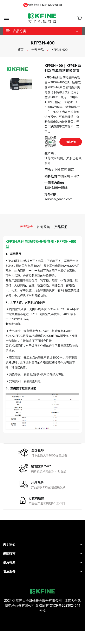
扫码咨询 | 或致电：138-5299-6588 (70, 143)
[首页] (42, 18)
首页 (20, 50)
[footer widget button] (42, 544)
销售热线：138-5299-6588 (45, 4)
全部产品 (37, 50)
